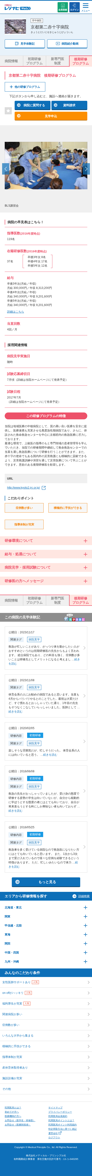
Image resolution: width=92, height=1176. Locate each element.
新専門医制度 (57, 61)
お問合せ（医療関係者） (18, 1124)
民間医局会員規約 (57, 1116)
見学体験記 (28, 43)
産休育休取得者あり (15, 1067)
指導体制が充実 (12, 1057)
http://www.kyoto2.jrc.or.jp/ (23, 487)
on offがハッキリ (16, 993)
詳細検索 (84, 896)
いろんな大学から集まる (17, 1035)
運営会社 (53, 1133)
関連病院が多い (12, 1014)
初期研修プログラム (34, 61)
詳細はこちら (15, 311)
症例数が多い (10, 1025)
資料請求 (69, 105)
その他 (6, 1089)
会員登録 (63, 10)
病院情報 (11, 61)
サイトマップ (55, 1107)
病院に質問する (34, 105)
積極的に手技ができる (16, 1046)
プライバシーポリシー (60, 1112)
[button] (5, 169)
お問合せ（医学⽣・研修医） (20, 1120)
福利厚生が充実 (15, 1003)
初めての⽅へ (12, 1112)
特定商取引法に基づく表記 (62, 1129)
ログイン (74, 10)
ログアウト (54, 1137)
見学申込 (51, 116)
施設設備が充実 (12, 1078)
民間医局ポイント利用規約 (62, 1124)
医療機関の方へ (13, 1116)
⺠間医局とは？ (13, 1107)
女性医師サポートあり (20, 982)
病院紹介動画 (70, 43)
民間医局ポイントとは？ (61, 1120)
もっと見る (47, 882)
